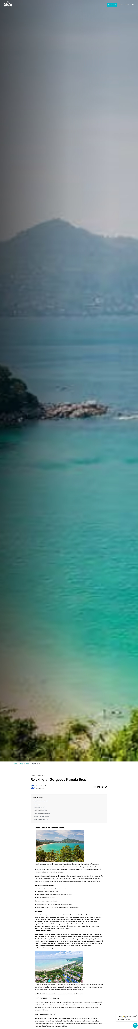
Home (15, 764)
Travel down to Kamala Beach (40, 801)
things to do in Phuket (87, 867)
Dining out (36, 804)
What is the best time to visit (41, 819)
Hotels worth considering (40, 810)
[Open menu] (132, 4)
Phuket (27, 764)
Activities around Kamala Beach (42, 813)
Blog (21, 764)
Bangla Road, (56, 937)
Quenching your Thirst (39, 807)
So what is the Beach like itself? (42, 816)
